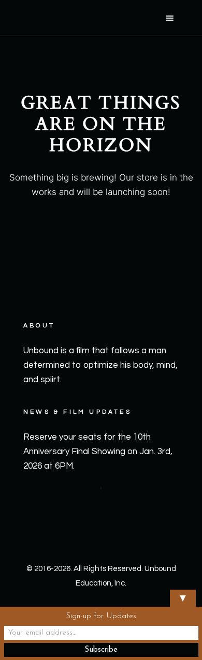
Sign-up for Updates (101, 616)
